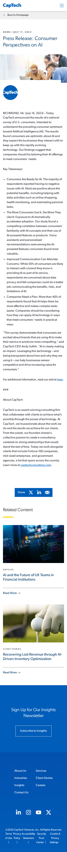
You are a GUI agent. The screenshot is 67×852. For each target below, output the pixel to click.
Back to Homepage (17, 15)
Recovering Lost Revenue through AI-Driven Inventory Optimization (32, 657)
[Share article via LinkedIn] (39, 492)
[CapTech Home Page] (12, 5)
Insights (19, 785)
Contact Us (21, 792)
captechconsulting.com (35, 465)
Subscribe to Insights (33, 730)
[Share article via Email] (47, 492)
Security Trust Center (41, 838)
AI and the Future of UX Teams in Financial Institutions (28, 577)
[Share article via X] (31, 492)
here (60, 379)
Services (41, 770)
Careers (40, 785)
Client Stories (44, 778)
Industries (20, 778)
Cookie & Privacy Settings (55, 838)
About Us (20, 770)
